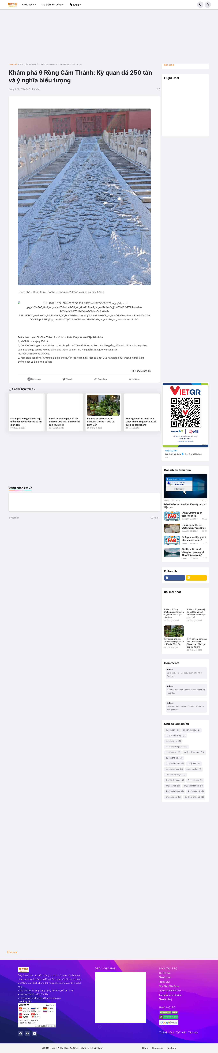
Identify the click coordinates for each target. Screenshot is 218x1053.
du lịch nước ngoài (176, 747)
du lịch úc (194, 764)
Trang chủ (13, 64)
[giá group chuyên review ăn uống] (185, 415)
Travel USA (164, 982)
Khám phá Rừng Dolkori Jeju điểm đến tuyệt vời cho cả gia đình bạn (26, 421)
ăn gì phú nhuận (175, 791)
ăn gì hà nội (173, 786)
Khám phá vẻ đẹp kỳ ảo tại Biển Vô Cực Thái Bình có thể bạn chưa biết (64, 421)
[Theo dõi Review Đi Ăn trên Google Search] (168, 1024)
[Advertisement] (109, 37)
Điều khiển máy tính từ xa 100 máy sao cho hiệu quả (185, 506)
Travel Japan (165, 977)
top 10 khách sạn (175, 775)
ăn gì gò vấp (195, 780)
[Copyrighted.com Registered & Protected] (168, 1018)
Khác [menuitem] (75, 4)
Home (145, 1048)
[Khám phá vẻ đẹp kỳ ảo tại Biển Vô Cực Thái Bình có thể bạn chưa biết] (65, 405)
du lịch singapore (194, 752)
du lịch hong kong (175, 736)
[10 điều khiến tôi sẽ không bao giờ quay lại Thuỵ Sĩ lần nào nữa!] (172, 552)
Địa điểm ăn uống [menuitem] (51, 4)
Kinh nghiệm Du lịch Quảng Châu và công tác (194, 526)
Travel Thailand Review (170, 991)
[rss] (196, 578)
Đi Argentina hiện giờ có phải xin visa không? (194, 538)
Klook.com (169, 65)
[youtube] (27, 1033)
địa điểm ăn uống (194, 797)
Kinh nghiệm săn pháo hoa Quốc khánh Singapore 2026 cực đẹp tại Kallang (141, 421)
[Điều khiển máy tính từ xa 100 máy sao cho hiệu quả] (185, 486)
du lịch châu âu (191, 730)
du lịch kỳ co (173, 741)
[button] (200, 4)
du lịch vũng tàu (175, 764)
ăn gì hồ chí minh (193, 786)
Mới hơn (15, 518)
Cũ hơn (154, 518)
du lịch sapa (173, 752)
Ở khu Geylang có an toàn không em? (192, 514)
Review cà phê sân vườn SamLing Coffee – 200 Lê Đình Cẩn (100, 421)
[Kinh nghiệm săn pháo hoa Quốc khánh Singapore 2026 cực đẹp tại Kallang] (142, 405)
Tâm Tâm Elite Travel (169, 986)
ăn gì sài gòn (173, 797)
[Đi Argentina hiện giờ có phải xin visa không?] (172, 540)
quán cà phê (194, 769)
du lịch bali (172, 730)
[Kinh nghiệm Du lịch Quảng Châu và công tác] (172, 528)
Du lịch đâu (165, 973)
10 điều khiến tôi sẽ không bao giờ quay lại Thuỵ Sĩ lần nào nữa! (193, 552)
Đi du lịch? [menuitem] (28, 4)
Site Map (171, 1048)
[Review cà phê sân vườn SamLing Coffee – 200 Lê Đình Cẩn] (103, 405)
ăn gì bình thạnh (175, 780)
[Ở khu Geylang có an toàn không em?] (172, 515)
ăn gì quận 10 (196, 791)
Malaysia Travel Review (170, 995)
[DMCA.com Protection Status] (168, 1013)
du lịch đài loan (174, 769)
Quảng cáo (157, 1048)
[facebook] (174, 578)
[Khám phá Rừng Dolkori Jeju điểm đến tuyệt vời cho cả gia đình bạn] (26, 405)
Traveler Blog (165, 999)
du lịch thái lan (174, 758)
